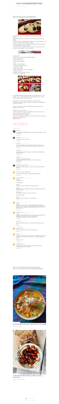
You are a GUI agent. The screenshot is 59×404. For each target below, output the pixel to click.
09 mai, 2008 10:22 (24, 137)
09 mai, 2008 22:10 (24, 150)
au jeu (42, 38)
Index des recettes (21, 6)
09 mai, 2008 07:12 (23, 130)
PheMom (18, 137)
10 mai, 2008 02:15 (24, 157)
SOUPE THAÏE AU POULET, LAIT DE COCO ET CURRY (29, 324)
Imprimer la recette (17, 118)
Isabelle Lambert (19, 177)
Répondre (18, 135)
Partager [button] (14, 326)
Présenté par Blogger (30, 398)
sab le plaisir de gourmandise (22, 165)
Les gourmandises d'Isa (29, 3)
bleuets (23, 124)
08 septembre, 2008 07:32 (28, 212)
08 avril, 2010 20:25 (24, 221)
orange (25, 124)
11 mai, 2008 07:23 (27, 177)
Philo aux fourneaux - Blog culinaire (23, 171)
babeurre (16, 124)
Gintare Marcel (34, 400)
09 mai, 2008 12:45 (24, 143)
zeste (28, 124)
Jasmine (18, 130)
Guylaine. (14, 39)
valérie (17, 202)
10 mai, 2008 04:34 (31, 165)
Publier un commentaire (21, 379)
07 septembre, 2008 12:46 (23, 202)
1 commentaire (19, 326)
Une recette (15, 35)
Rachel (17, 233)
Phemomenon (27, 35)
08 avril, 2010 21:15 (27, 228)
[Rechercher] (45, 3)
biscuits (20, 124)
